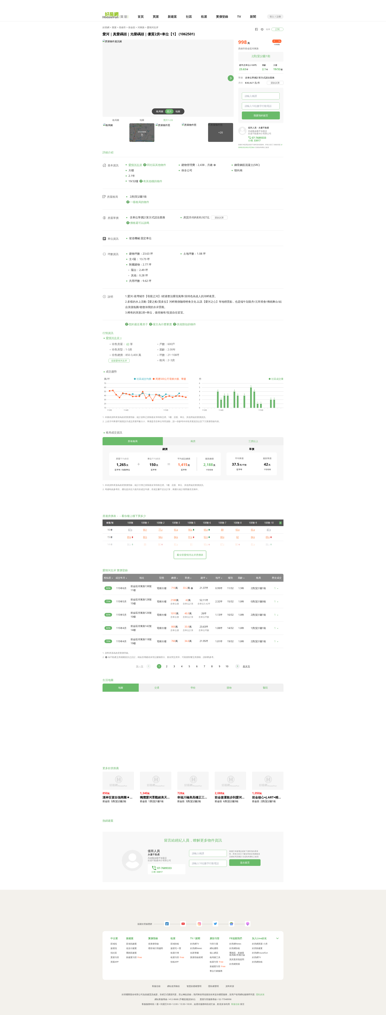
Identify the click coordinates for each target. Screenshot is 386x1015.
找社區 (114, 953)
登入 (272, 17)
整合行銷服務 (216, 971)
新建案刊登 (131, 957)
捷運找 (114, 948)
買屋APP (115, 962)
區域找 (114, 944)
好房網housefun (260, 953)
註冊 (279, 17)
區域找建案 (131, 944)
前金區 (131, 27)
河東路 (141, 27)
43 (127, 344)
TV (239, 16)
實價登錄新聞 (196, 957)
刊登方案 (214, 944)
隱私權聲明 (213, 986)
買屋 (156, 16)
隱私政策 (260, 994)
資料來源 (230, 986)
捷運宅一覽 (176, 948)
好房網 (106, 27)
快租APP (175, 962)
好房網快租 (234, 948)
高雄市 (122, 27)
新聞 (253, 16)
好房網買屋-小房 (259, 944)
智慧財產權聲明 (194, 986)
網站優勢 (214, 948)
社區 (189, 16)
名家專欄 (194, 953)
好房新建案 (257, 948)
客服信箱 (156, 986)
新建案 (172, 16)
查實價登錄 (153, 944)
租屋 (204, 16)
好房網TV (194, 944)
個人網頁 (214, 953)
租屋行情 (175, 953)
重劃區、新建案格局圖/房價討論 (237, 954)
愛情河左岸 (152, 27)
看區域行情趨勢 (155, 948)
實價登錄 (222, 16)
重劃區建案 (131, 953)
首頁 (141, 16)
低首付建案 (131, 948)
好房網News (196, 948)
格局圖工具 (215, 957)
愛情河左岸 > (114, 338)
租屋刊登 (175, 957)
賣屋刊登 (115, 957)
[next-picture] (231, 78)
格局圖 (159, 111)
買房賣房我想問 (236, 959)
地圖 (177, 111)
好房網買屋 (234, 964)
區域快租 (175, 944)
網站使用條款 (173, 986)
